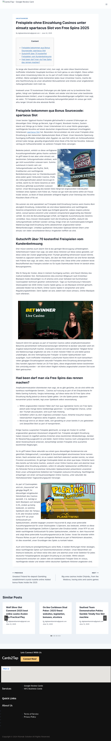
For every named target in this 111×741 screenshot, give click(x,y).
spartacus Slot (33, 132)
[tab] (51, 635)
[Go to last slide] (6, 618)
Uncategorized (22, 18)
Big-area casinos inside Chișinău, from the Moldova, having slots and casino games (80, 576)
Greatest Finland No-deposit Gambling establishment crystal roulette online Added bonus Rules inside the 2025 (31, 578)
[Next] (105, 618)
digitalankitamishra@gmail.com (29, 33)
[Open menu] (106, 4)
